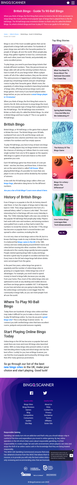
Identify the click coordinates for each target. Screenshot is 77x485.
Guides (28, 421)
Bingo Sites (28, 404)
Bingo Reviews (28, 407)
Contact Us (48, 410)
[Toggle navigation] (53, 2)
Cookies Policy (61, 458)
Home (6, 34)
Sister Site (48, 423)
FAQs (48, 407)
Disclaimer (48, 415)
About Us (48, 404)
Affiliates (48, 421)
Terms (48, 418)
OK (71, 455)
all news (63, 233)
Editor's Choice (14, 34)
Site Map (28, 423)
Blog (28, 412)
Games (28, 410)
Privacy (48, 412)
